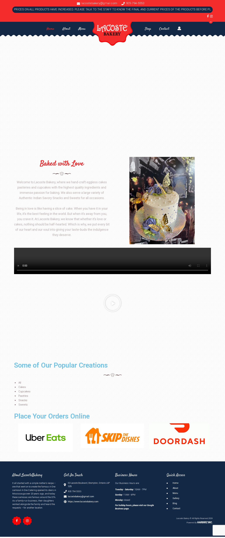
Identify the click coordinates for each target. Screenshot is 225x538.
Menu (81, 28)
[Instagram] (211, 16)
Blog (175, 503)
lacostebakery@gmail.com (99, 3)
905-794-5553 (135, 3)
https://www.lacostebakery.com (83, 501)
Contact (164, 28)
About (66, 28)
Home (50, 28)
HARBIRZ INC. (205, 522)
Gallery (176, 498)
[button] (112, 303)
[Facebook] (208, 16)
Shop (148, 28)
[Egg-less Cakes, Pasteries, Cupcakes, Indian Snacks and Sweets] (112, 33)
